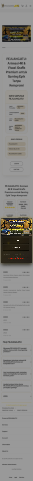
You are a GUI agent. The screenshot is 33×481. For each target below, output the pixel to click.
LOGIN (16, 241)
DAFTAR (16, 247)
